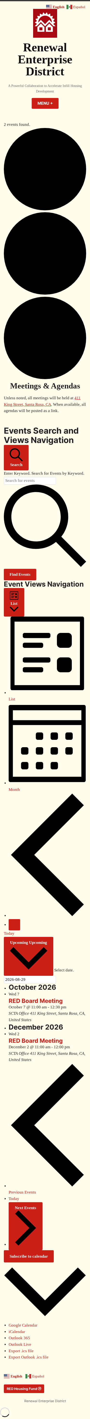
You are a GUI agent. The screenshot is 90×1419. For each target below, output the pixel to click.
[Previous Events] (47, 915)
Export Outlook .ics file (28, 1357)
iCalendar (17, 1331)
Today (9, 933)
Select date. (64, 970)
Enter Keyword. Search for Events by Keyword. (44, 473)
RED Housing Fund (22, 1389)
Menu (48, 103)
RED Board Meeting (36, 1000)
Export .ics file (21, 1351)
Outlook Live (20, 1344)
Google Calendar (23, 1325)
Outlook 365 (19, 1338)
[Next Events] (14, 924)
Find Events (20, 574)
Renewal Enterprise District (45, 59)
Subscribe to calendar (29, 1256)
